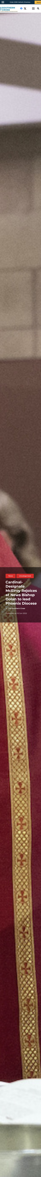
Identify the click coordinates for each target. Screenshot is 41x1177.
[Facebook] (21, 8)
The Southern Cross (16, 608)
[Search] (38, 8)
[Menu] (33, 8)
